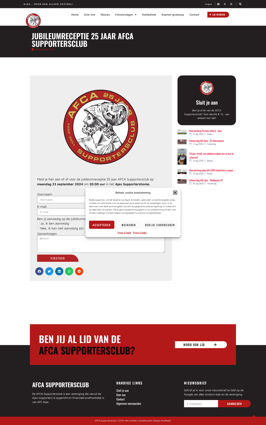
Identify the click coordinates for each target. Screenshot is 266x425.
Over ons (89, 14)
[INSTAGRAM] (232, 4)
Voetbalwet (149, 14)
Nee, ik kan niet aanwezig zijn (62, 228)
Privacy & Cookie (124, 232)
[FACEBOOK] (219, 4)
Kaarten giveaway (173, 14)
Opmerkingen (47, 233)
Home (75, 14)
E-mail (42, 206)
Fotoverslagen (124, 14)
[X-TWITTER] (226, 4)
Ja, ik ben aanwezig (54, 223)
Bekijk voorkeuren (160, 225)
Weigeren (129, 225)
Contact (194, 14)
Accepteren (102, 225)
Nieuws (105, 14)
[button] (175, 192)
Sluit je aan (207, 102)
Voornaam (44, 194)
